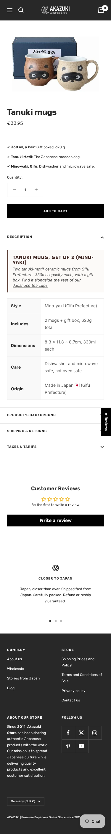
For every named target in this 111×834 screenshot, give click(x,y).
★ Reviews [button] (106, 422)
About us (14, 659)
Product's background (31, 415)
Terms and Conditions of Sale (82, 678)
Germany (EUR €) (23, 801)
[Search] (21, 10)
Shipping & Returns (27, 431)
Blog (11, 688)
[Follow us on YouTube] (81, 746)
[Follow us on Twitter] (81, 732)
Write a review (56, 520)
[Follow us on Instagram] (95, 732)
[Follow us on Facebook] (68, 732)
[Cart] (101, 10)
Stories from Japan (23, 678)
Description (19, 237)
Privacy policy (74, 691)
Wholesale (15, 669)
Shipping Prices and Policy (78, 662)
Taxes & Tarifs (22, 447)
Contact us (71, 700)
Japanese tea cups (30, 285)
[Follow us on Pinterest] (68, 746)
